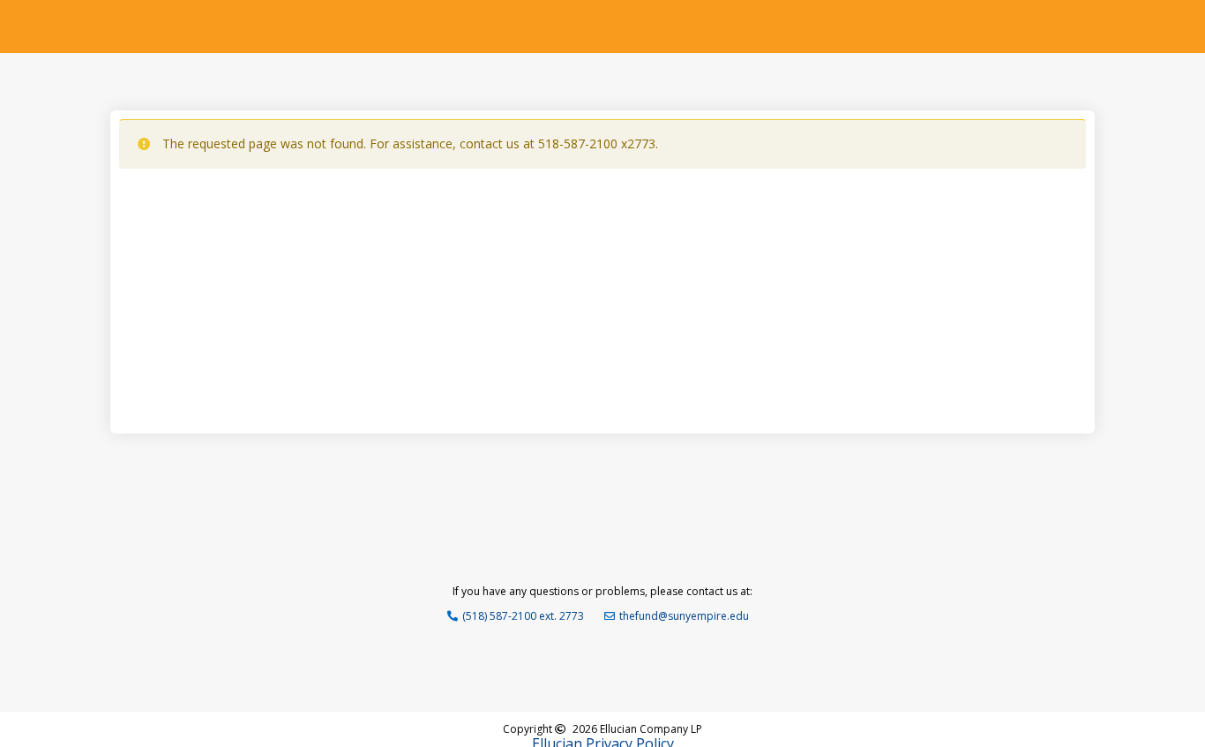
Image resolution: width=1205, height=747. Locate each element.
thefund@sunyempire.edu (684, 615)
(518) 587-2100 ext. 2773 (523, 615)
